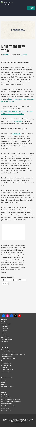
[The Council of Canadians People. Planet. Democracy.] (8, 8)
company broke (17, 121)
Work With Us (5, 337)
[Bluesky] (3, 315)
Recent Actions (6, 363)
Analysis (24, 55)
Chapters (4, 367)
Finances (4, 333)
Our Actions (4, 361)
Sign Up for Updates (7, 339)
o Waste (10, 352)
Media (3, 382)
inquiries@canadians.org (19, 422)
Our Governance (5, 324)
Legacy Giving (5, 408)
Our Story (4, 322)
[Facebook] (11, 315)
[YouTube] (19, 315)
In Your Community (6, 365)
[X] (15, 315)
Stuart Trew (6, 55)
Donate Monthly (6, 397)
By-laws (4, 330)
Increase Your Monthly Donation (10, 399)
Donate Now (4, 395)
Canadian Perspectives (7, 386)
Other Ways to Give (6, 410)
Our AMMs (5, 328)
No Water (5, 352)
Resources (4, 384)
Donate (3, 392)
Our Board (5, 326)
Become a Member (6, 403)
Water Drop (22, 354)
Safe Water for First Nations (10, 354)
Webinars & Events (6, 372)
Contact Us (4, 341)
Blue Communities (7, 369)
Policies (4, 335)
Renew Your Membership (8, 406)
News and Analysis (6, 378)
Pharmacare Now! (7, 356)
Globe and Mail (16, 134)
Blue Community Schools (9, 358)
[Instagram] (7, 315)
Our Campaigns (5, 350)
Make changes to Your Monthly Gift (11, 401)
